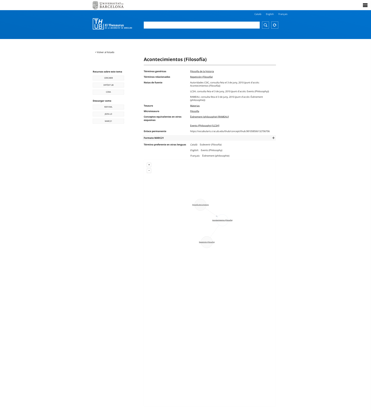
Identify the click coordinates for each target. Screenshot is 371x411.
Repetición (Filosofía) (201, 76)
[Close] (365, 5)
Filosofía (194, 111)
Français (283, 14)
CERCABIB (108, 78)
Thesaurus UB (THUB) (112, 24)
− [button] (149, 170)
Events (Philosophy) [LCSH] (204, 125)
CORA (108, 92)
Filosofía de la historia (202, 71)
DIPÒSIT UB (108, 85)
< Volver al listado (104, 52)
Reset (274, 25)
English (270, 14)
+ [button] (149, 165)
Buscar (265, 25)
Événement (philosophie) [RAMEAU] (209, 116)
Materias (195, 105)
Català (257, 14)
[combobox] (202, 25)
